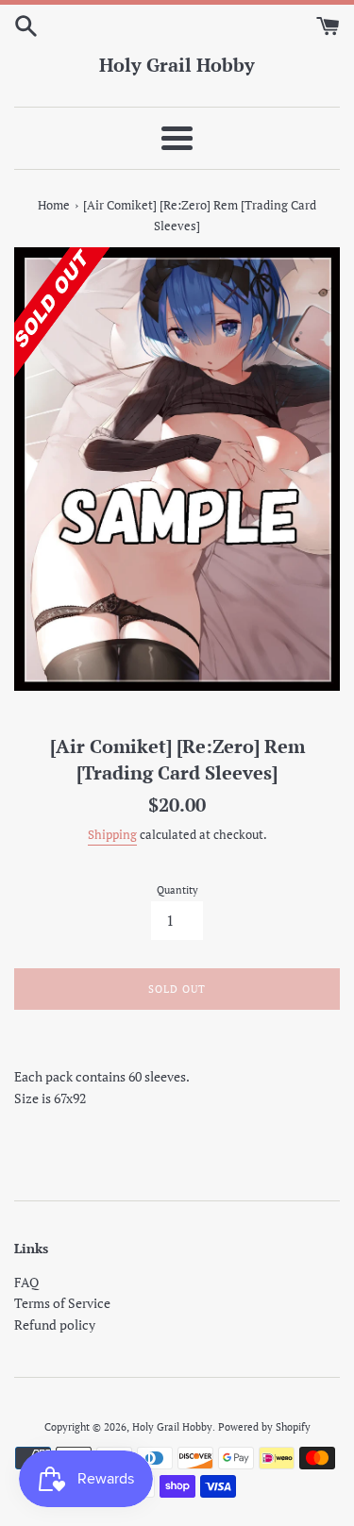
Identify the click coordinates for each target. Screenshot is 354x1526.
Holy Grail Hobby (177, 64)
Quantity (177, 889)
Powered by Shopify (264, 1426)
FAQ (26, 1282)
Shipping (112, 835)
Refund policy (54, 1324)
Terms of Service (62, 1303)
